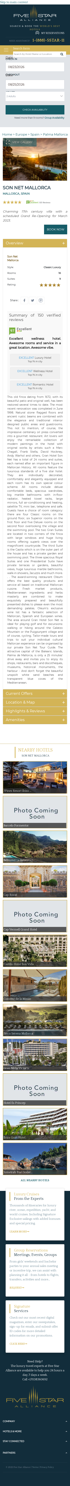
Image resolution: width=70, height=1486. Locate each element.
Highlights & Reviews (25, 711)
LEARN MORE (18, 1231)
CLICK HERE (17, 1343)
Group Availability (54, 117)
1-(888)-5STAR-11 (48, 40)
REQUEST (16, 1287)
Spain (35, 134)
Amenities (15, 720)
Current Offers (19, 693)
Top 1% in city (35, 359)
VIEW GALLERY (22, 142)
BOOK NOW (55, 229)
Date (10, 57)
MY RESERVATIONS (52, 33)
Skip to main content (14, 2)
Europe (21, 134)
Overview (14, 243)
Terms (35, 1467)
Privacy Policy (47, 1467)
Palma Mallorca (55, 134)
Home (7, 134)
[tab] (35, 243)
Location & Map (20, 702)
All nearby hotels (35, 1180)
